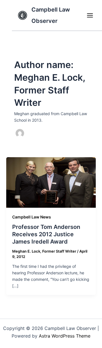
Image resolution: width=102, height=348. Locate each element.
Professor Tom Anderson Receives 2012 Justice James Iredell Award (46, 234)
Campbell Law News (31, 217)
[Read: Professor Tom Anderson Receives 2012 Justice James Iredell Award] (51, 182)
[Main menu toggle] (89, 15)
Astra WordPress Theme (64, 336)
